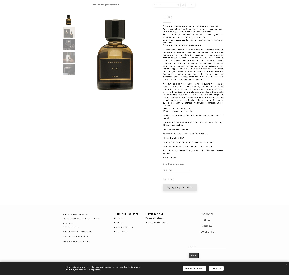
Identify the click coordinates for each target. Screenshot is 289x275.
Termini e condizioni (154, 218)
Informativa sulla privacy (156, 222)
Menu (191, 5)
